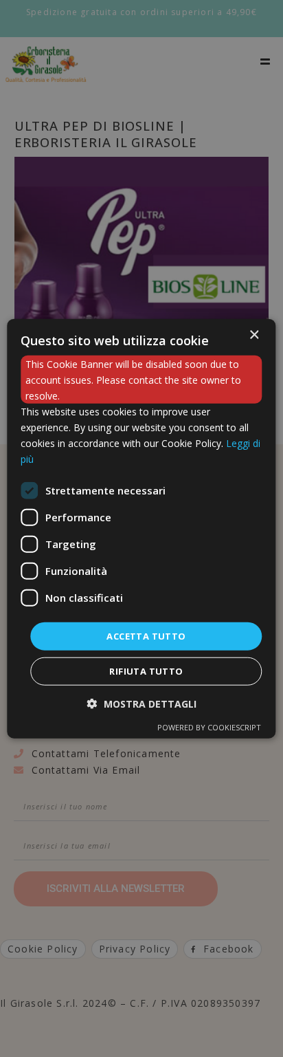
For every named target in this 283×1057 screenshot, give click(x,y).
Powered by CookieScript (209, 727)
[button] (141, 704)
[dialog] (141, 528)
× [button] (254, 334)
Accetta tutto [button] (145, 635)
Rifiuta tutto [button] (146, 671)
